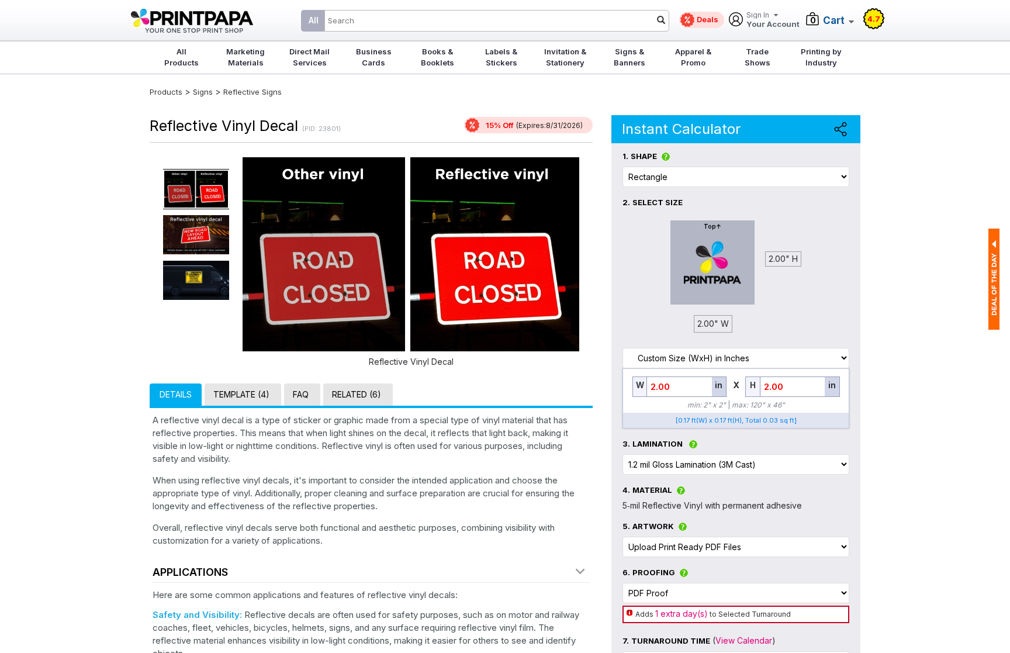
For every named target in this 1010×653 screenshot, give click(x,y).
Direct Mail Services (309, 57)
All (314, 20)
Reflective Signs (252, 91)
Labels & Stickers (501, 57)
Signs (203, 91)
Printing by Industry (821, 57)
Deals (707, 19)
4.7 (873, 18)
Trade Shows (757, 57)
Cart (834, 20)
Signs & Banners (629, 57)
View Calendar (743, 640)
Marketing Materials (245, 57)
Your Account (773, 20)
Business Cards (374, 57)
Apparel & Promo (693, 57)
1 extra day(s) (681, 614)
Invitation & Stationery (565, 57)
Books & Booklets (437, 57)
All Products (181, 57)
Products (166, 91)
